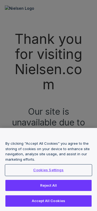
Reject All (48, 185)
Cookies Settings (48, 170)
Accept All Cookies (48, 201)
